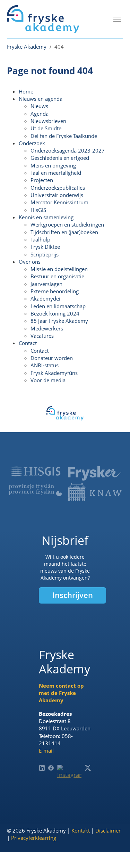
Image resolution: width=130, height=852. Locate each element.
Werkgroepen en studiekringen (67, 224)
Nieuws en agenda (40, 98)
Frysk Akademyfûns (54, 372)
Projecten (42, 180)
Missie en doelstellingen (59, 268)
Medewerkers (47, 328)
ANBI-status (45, 365)
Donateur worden (52, 357)
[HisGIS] (35, 471)
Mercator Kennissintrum (59, 202)
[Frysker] (95, 473)
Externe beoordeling (55, 291)
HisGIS (38, 209)
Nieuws (39, 106)
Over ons (30, 261)
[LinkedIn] (42, 768)
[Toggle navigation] (117, 19)
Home (26, 91)
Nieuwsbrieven (48, 120)
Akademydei (45, 298)
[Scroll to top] (114, 836)
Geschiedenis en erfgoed (60, 157)
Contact (28, 342)
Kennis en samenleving (46, 217)
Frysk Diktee (45, 246)
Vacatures (42, 335)
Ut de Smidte (46, 128)
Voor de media (48, 380)
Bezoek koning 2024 (55, 313)
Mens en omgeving (53, 165)
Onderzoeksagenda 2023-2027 (68, 150)
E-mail (46, 750)
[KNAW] (95, 492)
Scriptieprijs (45, 254)
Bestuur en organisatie (57, 276)
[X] (88, 767)
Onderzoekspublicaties (58, 187)
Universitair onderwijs (57, 194)
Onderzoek (32, 143)
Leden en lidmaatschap (58, 306)
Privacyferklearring (33, 837)
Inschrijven (72, 595)
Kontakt (80, 830)
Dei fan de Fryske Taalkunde (64, 135)
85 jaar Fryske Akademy (59, 320)
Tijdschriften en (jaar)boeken (64, 232)
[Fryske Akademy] (43, 19)
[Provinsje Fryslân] (35, 490)
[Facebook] (51, 768)
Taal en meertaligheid (56, 172)
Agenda (40, 113)
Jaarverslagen (46, 283)
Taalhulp (40, 239)
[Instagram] (69, 777)
